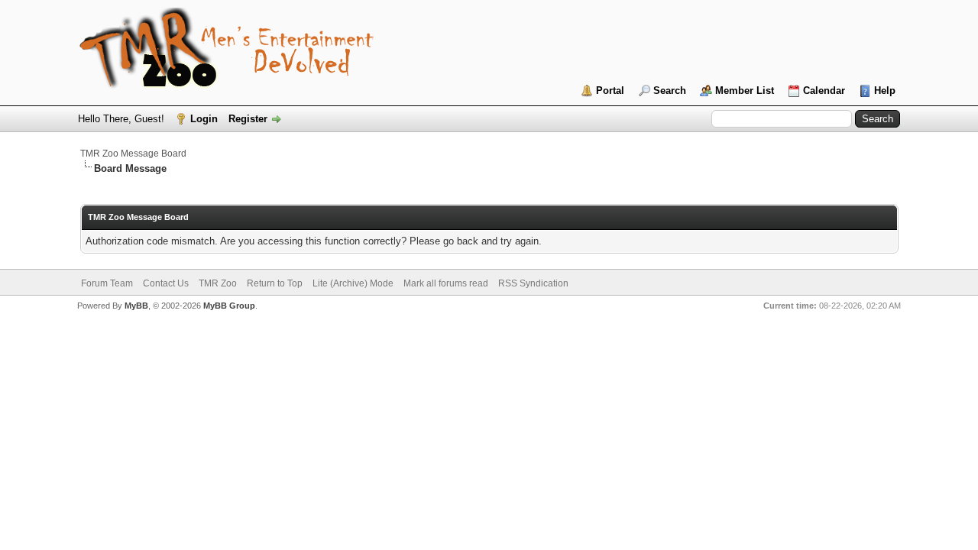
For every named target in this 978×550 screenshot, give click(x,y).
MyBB (136, 305)
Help (884, 90)
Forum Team (107, 283)
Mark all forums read (445, 283)
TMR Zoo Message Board (133, 153)
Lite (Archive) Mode (353, 283)
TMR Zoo (218, 283)
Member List (744, 90)
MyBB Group (229, 305)
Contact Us (166, 283)
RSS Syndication (533, 283)
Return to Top (275, 283)
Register (247, 119)
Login (204, 119)
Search (669, 90)
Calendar (824, 90)
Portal (610, 90)
